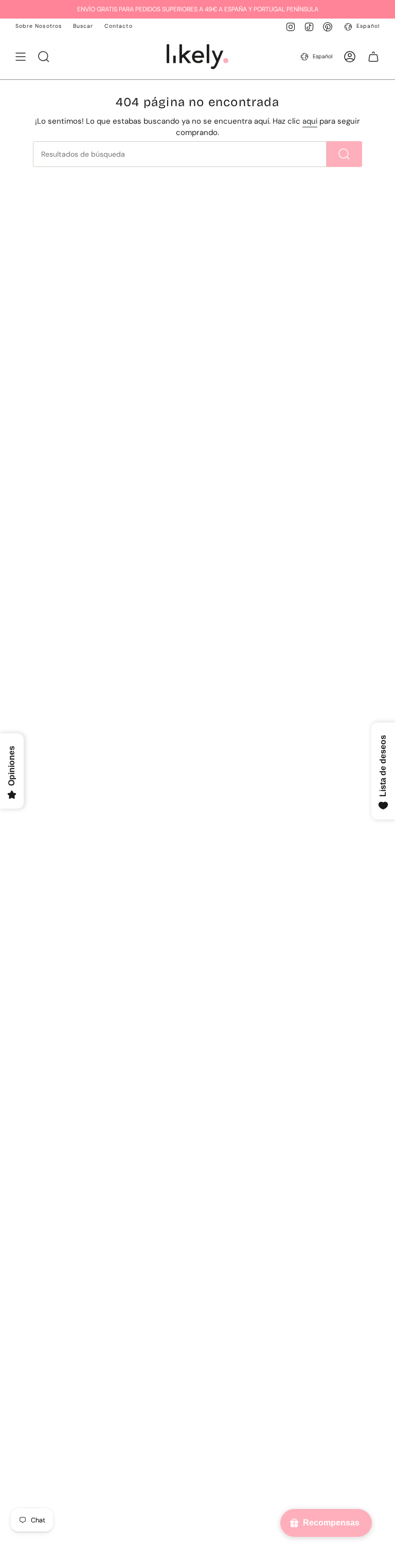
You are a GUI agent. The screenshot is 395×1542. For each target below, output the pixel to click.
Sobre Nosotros (38, 26)
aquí (309, 121)
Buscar (83, 26)
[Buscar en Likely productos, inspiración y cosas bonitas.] (344, 154)
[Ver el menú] (20, 56)
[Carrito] (373, 56)
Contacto (118, 26)
